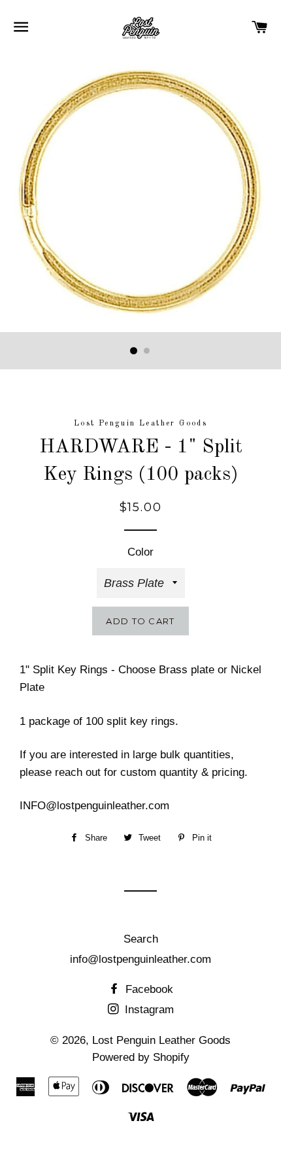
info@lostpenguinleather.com (140, 959)
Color (140, 552)
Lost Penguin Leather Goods (161, 1040)
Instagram (148, 1009)
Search (141, 939)
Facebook (147, 989)
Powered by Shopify (141, 1057)
